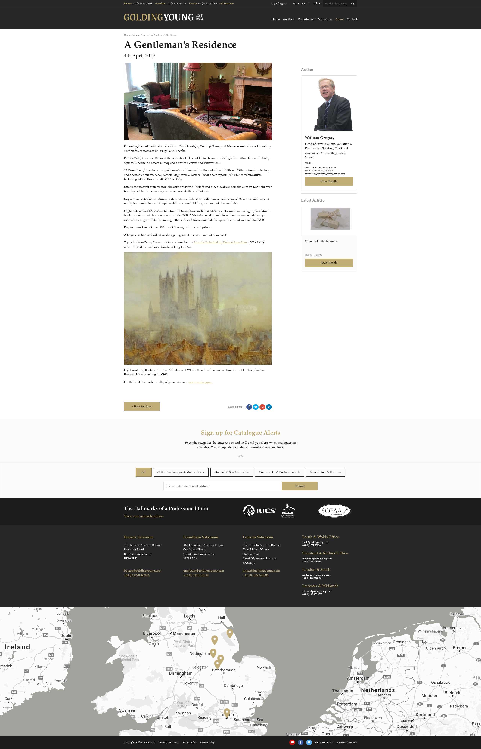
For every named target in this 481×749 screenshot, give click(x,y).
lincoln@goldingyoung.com (261, 570)
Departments (306, 19)
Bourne (128, 3)
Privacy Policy (190, 742)
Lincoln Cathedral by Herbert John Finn (220, 242)
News (145, 35)
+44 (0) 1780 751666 (311, 561)
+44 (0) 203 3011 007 (312, 577)
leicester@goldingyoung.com (316, 591)
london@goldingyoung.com (316, 574)
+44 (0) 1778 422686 (142, 3)
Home (276, 19)
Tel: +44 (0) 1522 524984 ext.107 (320, 167)
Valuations (325, 19)
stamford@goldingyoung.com (317, 558)
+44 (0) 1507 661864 (311, 545)
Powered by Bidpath (347, 742)
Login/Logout (279, 3)
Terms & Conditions (169, 742)
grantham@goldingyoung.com (203, 570)
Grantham (160, 3)
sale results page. (201, 382)
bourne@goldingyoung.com (142, 570)
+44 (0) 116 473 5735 (312, 594)
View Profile (329, 181)
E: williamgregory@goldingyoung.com (325, 173)
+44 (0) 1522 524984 (207, 3)
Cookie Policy (207, 742)
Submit (300, 486)
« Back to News (142, 406)
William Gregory (319, 137)
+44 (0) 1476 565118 (176, 3)
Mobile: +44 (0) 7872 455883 (319, 170)
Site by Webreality (324, 742)
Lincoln (193, 3)
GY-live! (316, 3)
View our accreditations (144, 516)
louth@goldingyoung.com (315, 542)
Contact (352, 19)
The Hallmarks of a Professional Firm (166, 508)
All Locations (227, 3)
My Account (299, 3)
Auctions (289, 19)
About (339, 19)
